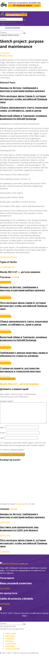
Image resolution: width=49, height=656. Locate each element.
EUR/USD (20, 504)
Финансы (9, 641)
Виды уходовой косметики (16, 583)
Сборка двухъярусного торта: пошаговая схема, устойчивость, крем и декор (24, 109)
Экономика (10, 646)
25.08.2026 (5, 345)
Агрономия (10, 635)
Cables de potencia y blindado (16, 598)
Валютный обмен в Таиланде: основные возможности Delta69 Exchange (23, 117)
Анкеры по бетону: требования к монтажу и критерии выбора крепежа (22, 89)
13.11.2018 (5, 588)
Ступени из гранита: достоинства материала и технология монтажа (20, 370)
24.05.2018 (5, 603)
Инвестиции (13, 35)
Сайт (2, 438)
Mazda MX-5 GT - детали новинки (19, 383)
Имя (2, 427)
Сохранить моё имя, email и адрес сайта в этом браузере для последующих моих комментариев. (23, 443)
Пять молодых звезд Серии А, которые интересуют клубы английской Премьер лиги (23, 99)
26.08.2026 (5, 329)
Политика (9, 638)
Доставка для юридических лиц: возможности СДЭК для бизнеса (19, 529)
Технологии (10, 643)
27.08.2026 (5, 314)
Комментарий (7, 401)
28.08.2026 (5, 535)
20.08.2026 (5, 360)
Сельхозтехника (12, 27)
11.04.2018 (5, 53)
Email (3, 432)
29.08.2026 (5, 295)
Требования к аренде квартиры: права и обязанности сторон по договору (24, 354)
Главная (3, 35)
